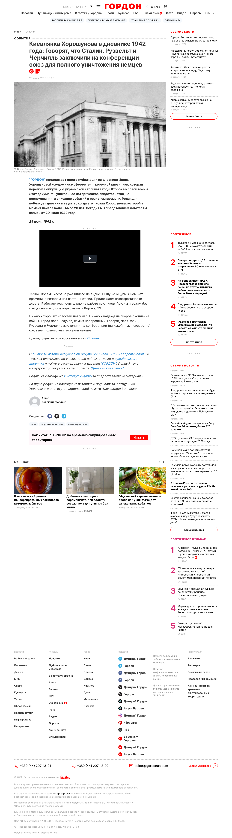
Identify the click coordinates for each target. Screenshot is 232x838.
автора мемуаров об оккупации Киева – (79, 354)
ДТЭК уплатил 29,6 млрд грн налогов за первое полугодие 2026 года (193, 440)
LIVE (136, 13)
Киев (33, 424)
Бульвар (123, 13)
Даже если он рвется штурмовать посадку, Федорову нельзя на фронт (190, 70)
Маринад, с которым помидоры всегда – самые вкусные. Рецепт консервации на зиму (197, 609)
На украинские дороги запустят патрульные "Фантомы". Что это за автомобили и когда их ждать (191, 453)
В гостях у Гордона (88, 13)
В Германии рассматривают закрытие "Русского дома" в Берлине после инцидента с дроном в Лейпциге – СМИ (193, 410)
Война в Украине (24, 658)
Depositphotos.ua (64, 793)
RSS (126, 729)
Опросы (195, 13)
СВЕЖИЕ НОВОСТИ (184, 365)
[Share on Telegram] (64, 416)
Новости (27, 13)
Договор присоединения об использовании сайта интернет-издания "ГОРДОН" (166, 690)
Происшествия (23, 712)
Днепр (87, 692)
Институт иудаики (78, 376)
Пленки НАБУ (172, 20)
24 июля (93, 338)
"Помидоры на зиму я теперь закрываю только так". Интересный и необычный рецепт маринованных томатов (197, 573)
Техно (18, 699)
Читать (139, 437)
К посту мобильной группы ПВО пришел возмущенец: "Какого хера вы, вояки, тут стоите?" (194, 54)
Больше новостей (194, 529)
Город (87, 652)
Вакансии (194, 658)
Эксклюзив (151, 13)
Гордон (18, 31)
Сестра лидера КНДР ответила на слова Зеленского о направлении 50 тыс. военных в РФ (198, 265)
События (30, 31)
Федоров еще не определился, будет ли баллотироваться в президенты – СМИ (193, 393)
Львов (87, 665)
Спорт (18, 685)
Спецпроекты (57, 736)
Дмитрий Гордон (135, 658)
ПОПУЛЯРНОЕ (180, 234)
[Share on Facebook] (49, 416)
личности (40, 354)
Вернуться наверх (200, 765)
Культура (20, 692)
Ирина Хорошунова (77, 424)
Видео (181, 13)
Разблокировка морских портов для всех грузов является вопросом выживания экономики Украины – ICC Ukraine (193, 469)
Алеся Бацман (134, 708)
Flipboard (130, 722)
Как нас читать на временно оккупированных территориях (199, 691)
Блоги (110, 13)
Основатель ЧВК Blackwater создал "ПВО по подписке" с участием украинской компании (192, 378)
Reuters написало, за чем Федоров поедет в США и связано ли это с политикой (191, 501)
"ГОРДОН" (37, 180)
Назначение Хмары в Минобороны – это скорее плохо (197, 307)
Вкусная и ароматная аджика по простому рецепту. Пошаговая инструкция (196, 592)
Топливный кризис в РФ (67, 20)
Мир (17, 678)
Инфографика (22, 719)
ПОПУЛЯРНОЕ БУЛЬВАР (188, 539)
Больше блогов (194, 116)
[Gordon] (122, 6)
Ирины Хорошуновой (127, 354)
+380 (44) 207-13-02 (93, 766)
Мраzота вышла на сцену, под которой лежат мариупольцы (191, 103)
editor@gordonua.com (151, 766)
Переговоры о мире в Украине (106, 20)
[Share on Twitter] (56, 416)
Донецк (88, 678)
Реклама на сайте (199, 672)
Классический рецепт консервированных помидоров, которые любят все (36, 500)
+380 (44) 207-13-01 (35, 766)
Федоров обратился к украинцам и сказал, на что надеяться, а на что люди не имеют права (195, 326)
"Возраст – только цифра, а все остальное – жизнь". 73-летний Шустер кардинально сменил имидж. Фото (197, 552)
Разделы (53, 652)
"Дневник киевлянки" (106, 368)
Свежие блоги (182, 31)
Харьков (89, 685)
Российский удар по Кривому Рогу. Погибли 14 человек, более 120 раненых (192, 426)
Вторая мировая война (52, 424)
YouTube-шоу (57, 730)
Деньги (18, 672)
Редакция (194, 665)
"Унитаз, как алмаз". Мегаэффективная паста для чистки (195, 626)
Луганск (89, 706)
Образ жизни (22, 706)
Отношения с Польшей (145, 20)
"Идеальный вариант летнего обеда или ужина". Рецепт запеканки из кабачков (140, 500)
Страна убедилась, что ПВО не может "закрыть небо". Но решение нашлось (196, 246)
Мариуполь (91, 699)
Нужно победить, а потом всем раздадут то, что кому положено (192, 86)
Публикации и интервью (54, 13)
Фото (169, 13)
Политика (20, 665)
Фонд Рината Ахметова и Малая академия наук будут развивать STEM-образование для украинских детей (192, 517)
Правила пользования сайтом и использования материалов (166, 659)
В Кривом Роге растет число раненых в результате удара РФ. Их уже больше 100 (192, 486)
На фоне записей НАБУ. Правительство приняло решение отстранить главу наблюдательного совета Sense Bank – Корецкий (195, 287)
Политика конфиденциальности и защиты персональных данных (165, 674)
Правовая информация (202, 678)
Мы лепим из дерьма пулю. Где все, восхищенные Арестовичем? (194, 39)
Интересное (21, 726)
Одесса (88, 672)
